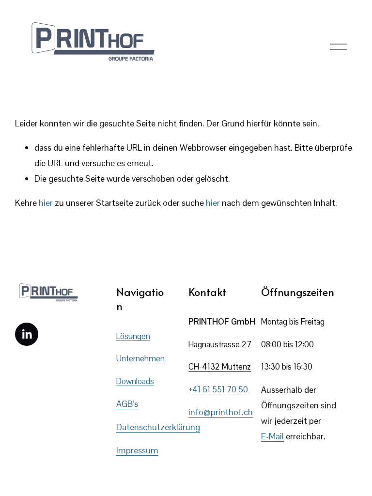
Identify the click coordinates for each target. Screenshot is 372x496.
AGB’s (127, 403)
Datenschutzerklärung (158, 427)
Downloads (135, 381)
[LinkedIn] (26, 334)
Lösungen (133, 336)
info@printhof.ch (220, 412)
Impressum (137, 450)
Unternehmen (140, 358)
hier (46, 202)
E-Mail (272, 436)
